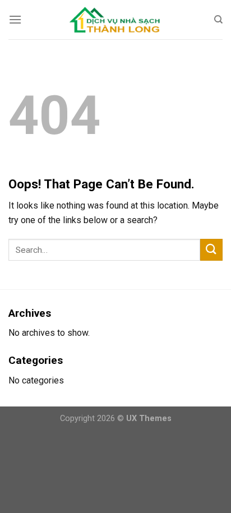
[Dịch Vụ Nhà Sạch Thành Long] (115, 19)
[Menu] (15, 19)
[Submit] (211, 250)
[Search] (218, 19)
